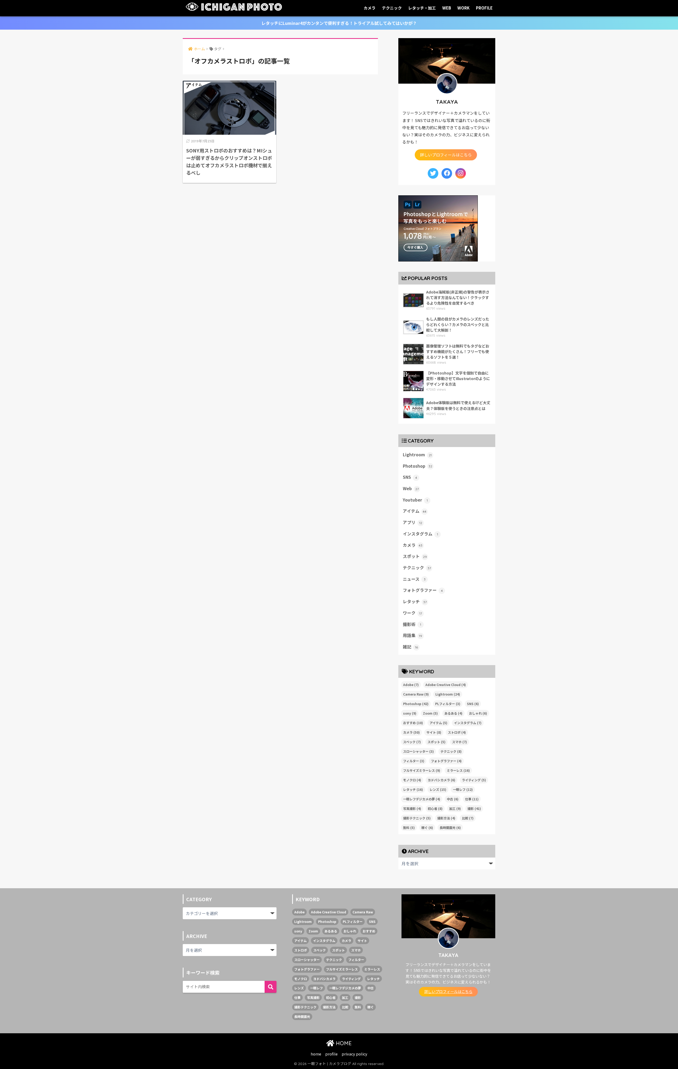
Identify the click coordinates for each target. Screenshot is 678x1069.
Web (411, 488)
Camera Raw (416, 694)
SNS (410, 477)
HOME (343, 1043)
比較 (468, 818)
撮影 (474, 808)
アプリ (412, 522)
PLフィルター (447, 703)
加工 (455, 808)
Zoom (430, 713)
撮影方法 (446, 818)
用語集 (412, 635)
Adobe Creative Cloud (445, 684)
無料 (409, 827)
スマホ (459, 741)
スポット (415, 556)
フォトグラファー (423, 590)
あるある (453, 713)
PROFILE (484, 8)
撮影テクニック (417, 818)
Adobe (411, 684)
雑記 (410, 647)
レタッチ (415, 601)
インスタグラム (420, 534)
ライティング (474, 780)
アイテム (414, 511)
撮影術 (412, 624)
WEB (446, 8)
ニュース (414, 579)
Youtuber (415, 500)
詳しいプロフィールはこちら (446, 154)
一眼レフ (463, 789)
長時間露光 (450, 827)
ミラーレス (458, 770)
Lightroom (417, 455)
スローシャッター (418, 751)
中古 (452, 799)
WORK (463, 8)
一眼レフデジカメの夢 (421, 799)
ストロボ (457, 732)
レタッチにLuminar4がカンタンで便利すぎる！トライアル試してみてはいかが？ (339, 23)
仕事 (472, 799)
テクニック (392, 8)
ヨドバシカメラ (441, 780)
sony (409, 713)
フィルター (413, 761)
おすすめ (413, 722)
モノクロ (412, 780)
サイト (433, 732)
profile (331, 1054)
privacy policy (354, 1054)
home (316, 1054)
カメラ (370, 8)
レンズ (438, 789)
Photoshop (417, 466)
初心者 (435, 808)
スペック (412, 741)
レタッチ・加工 (422, 8)
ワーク (412, 613)
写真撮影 (412, 808)
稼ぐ (427, 827)
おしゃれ (478, 713)
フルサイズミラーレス (421, 770)
